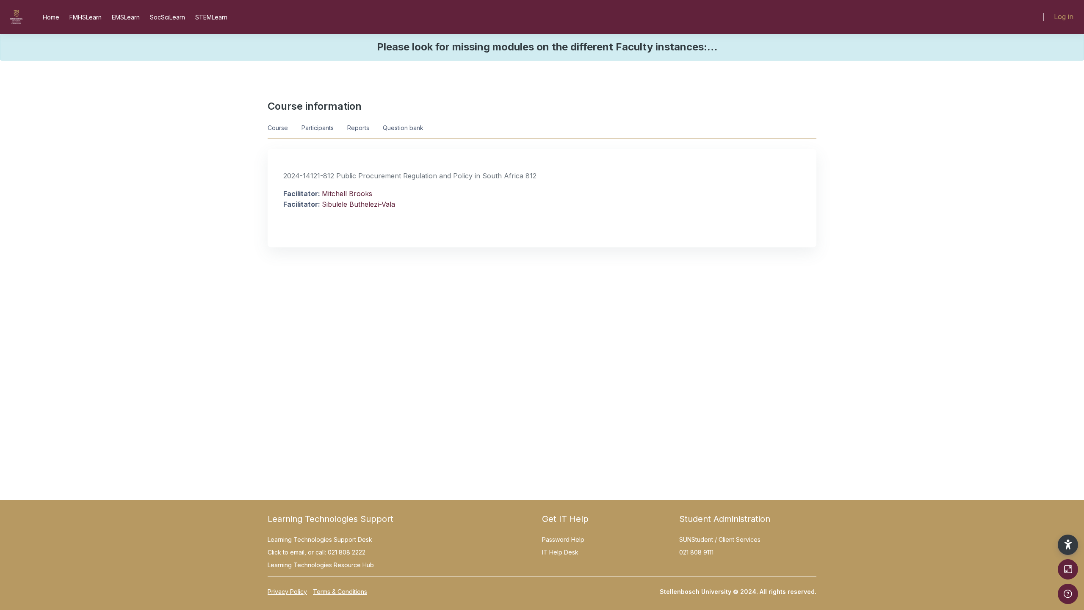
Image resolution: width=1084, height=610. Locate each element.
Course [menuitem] (278, 127)
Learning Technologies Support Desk (320, 539)
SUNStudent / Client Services (719, 539)
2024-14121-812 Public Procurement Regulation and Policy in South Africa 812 (409, 176)
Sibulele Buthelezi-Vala (358, 204)
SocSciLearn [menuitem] (167, 17)
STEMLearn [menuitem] (211, 17)
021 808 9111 (696, 552)
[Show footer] (1068, 594)
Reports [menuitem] (358, 127)
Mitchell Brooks (347, 193)
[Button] (1068, 569)
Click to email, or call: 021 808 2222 (316, 552)
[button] (1068, 545)
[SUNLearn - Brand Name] (16, 17)
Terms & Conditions (340, 591)
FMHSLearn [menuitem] (85, 17)
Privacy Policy (287, 591)
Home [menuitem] (51, 17)
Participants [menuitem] (317, 127)
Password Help (563, 539)
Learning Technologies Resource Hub (321, 564)
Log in (1063, 16)
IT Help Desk (560, 552)
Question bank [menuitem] (403, 127)
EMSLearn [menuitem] (126, 17)
